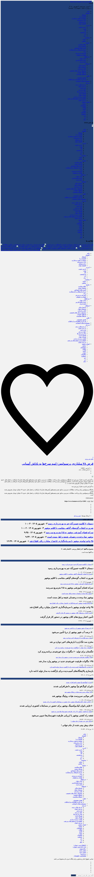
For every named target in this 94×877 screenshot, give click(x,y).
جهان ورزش (82, 90)
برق (85, 36)
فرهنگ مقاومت (81, 74)
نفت (84, 29)
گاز (85, 30)
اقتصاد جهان (82, 23)
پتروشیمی (83, 32)
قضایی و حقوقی (81, 55)
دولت (84, 39)
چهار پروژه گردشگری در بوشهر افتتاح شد (31, 246)
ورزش (88, 83)
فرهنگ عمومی (81, 72)
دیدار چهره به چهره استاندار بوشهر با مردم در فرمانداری (62, 246)
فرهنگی (87, 63)
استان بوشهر (86, 102)
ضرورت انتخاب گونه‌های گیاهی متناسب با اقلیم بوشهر (59, 248)
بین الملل (87, 57)
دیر (85, 117)
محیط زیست (82, 46)
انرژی (88, 25)
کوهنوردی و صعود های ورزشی (76, 98)
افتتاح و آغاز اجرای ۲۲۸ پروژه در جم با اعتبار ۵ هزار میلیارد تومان (20, 250)
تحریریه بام (77, 516)
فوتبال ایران (82, 93)
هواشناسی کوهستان (80, 856)
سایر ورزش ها (81, 91)
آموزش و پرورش (80, 53)
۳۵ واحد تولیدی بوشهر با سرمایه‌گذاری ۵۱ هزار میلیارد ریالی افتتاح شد (61, 541)
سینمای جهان (82, 67)
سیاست (87, 37)
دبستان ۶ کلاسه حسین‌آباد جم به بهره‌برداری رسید (70, 523)
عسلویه (83, 114)
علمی (88, 76)
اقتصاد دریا (82, 16)
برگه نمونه (83, 849)
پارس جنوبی (82, 27)
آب (85, 34)
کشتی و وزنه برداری (80, 97)
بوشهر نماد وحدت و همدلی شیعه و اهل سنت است (70, 537)
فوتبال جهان (82, 95)
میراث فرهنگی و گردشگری (77, 50)
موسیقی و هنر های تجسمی (78, 70)
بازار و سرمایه (81, 20)
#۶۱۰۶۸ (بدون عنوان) (79, 847)
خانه (88, 11)
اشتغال (84, 15)
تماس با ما (83, 850)
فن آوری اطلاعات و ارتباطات (77, 79)
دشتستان (83, 105)
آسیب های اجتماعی (80, 48)
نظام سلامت (82, 44)
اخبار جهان (82, 58)
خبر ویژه (87, 459)
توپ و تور (83, 88)
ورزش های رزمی (80, 84)
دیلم (84, 119)
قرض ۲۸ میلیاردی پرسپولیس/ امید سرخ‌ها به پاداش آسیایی (57, 463)
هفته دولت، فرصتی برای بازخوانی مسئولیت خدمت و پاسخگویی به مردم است (69, 244)
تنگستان (83, 112)
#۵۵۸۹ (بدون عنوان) (80, 845)
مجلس (84, 41)
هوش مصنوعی (81, 77)
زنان (84, 51)
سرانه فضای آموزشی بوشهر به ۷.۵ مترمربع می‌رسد (69, 532)
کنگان (84, 107)
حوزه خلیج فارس (81, 60)
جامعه (88, 43)
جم (85, 116)
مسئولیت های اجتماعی (83, 81)
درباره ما (83, 854)
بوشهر (84, 104)
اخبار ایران (83, 62)
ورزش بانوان (82, 86)
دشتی (84, 111)
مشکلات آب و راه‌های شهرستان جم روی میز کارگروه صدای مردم (21, 248)
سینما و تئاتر (82, 65)
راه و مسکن (82, 22)
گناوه (84, 109)
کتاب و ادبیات (82, 69)
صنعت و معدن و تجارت (79, 18)
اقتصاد (88, 13)
